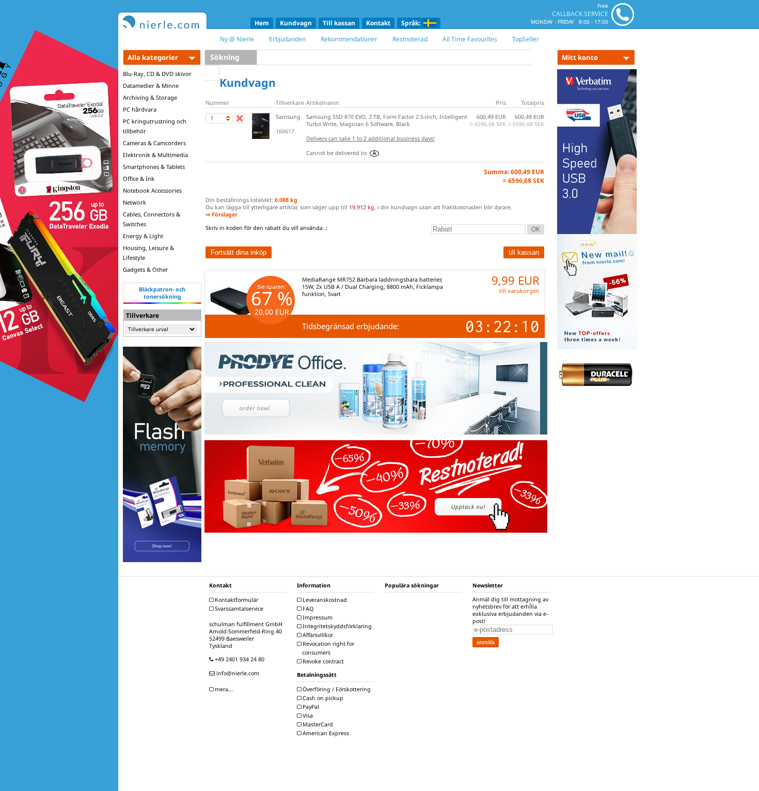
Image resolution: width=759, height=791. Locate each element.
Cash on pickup (322, 698)
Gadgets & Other (145, 269)
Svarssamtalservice (238, 608)
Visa (307, 715)
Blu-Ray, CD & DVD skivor (157, 73)
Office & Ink (138, 178)
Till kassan (339, 23)
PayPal (310, 706)
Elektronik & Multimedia (155, 155)
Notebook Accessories (152, 190)
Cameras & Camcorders (154, 143)
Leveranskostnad (324, 599)
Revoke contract (322, 661)
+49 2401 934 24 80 (238, 659)
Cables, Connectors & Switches (151, 219)
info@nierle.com (237, 673)
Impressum (317, 617)
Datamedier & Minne (151, 85)
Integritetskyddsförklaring (336, 626)
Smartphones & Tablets (154, 166)
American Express (325, 733)
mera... (223, 689)
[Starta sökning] (211, 73)
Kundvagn (296, 23)
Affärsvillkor (317, 635)
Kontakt (378, 23)
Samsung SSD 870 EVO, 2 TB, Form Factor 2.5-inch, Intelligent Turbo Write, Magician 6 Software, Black (386, 120)
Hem (262, 23)
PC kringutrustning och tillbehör (154, 126)
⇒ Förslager (221, 214)
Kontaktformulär (235, 599)
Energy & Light (143, 236)
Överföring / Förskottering (336, 689)
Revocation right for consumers (327, 648)
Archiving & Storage (150, 97)
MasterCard (317, 724)
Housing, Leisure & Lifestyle (148, 252)
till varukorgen (519, 290)
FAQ (307, 608)
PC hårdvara (139, 109)
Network (134, 202)
